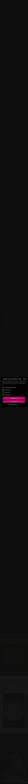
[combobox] (24, 378)
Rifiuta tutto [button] (14, 401)
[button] (14, 404)
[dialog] (14, 392)
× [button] (25, 378)
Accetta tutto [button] (14, 398)
